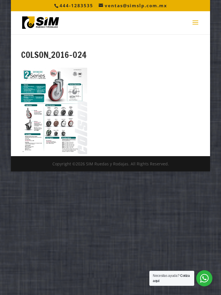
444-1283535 (76, 5)
